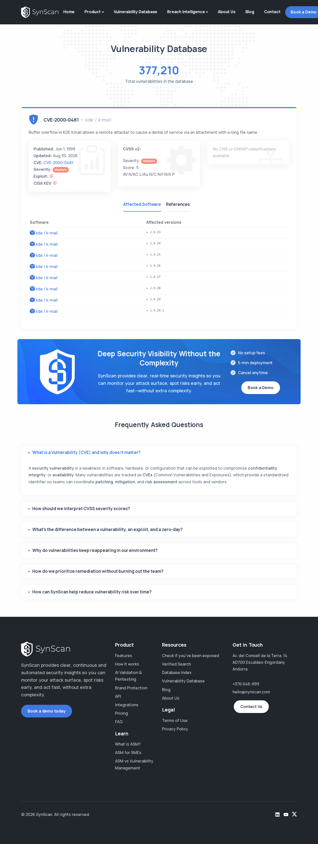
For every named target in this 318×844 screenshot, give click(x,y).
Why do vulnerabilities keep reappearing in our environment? (95, 550)
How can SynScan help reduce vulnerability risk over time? (92, 592)
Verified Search (176, 664)
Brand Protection (131, 688)
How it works (127, 664)
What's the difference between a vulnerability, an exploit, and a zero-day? (107, 529)
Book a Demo (261, 387)
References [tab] (178, 204)
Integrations (126, 705)
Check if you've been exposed (190, 655)
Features (123, 655)
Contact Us (251, 706)
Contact (272, 11)
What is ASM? (128, 744)
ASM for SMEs (128, 752)
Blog (249, 11)
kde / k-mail (47, 233)
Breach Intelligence (186, 11)
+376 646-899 (246, 684)
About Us (226, 11)
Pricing (121, 713)
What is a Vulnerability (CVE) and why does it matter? (86, 452)
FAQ (118, 721)
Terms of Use (175, 720)
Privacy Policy (175, 729)
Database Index (177, 672)
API (118, 696)
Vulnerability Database (136, 11)
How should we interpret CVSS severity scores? (81, 508)
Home (69, 11)
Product (92, 11)
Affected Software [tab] (142, 204)
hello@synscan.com (251, 692)
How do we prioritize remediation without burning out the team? (97, 571)
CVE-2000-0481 (58, 162)
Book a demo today (47, 711)
